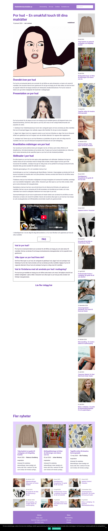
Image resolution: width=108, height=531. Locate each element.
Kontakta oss (65, 6)
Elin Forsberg (84, 455)
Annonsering (43, 6)
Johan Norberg (57, 457)
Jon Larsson (28, 23)
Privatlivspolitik (56, 528)
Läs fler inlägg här (43, 285)
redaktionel (71, 22)
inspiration (20, 460)
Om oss (51, 6)
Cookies (57, 6)
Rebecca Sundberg (32, 457)
